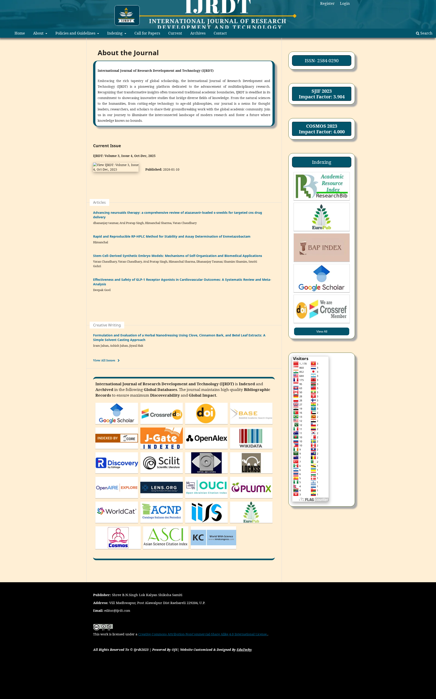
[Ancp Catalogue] (161, 524)
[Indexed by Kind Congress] (213, 550)
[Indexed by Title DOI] (206, 425)
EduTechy (244, 649)
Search (425, 33)
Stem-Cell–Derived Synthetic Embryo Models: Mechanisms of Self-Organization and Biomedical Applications (177, 256)
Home (20, 33)
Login (345, 3)
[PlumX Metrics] (251, 499)
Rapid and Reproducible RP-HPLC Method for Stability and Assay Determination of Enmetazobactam (171, 236)
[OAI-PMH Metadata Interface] (206, 474)
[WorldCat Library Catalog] (116, 524)
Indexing (115, 33)
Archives (198, 33)
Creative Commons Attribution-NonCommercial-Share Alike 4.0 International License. (203, 634)
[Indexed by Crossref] (161, 425)
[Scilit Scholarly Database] (161, 474)
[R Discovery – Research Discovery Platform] (116, 474)
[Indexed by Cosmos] (118, 550)
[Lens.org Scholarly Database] (161, 499)
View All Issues (104, 360)
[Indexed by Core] (116, 450)
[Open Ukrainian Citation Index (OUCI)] (206, 499)
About (39, 33)
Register (327, 3)
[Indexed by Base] (251, 425)
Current (175, 33)
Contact (220, 33)
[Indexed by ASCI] (165, 550)
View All (321, 331)
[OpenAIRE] (116, 499)
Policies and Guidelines (75, 33)
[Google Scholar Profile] (116, 425)
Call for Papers (147, 33)
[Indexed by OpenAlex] (206, 450)
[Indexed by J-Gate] (161, 450)
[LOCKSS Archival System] (251, 474)
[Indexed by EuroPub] (251, 524)
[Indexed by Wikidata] (251, 450)
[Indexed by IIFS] (206, 524)
